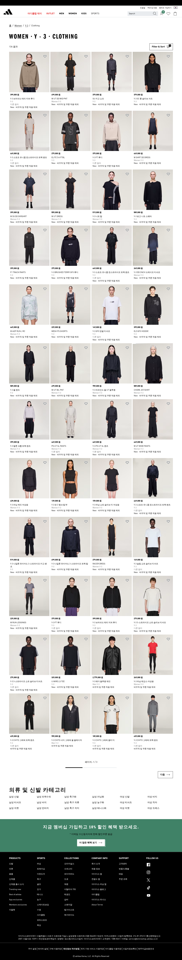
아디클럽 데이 (35, 14)
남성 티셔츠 (15, 802)
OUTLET (50, 14)
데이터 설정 (43, 949)
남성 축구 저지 (71, 808)
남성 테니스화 (99, 808)
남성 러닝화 (98, 797)
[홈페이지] (8, 12)
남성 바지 (41, 802)
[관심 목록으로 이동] (168, 13)
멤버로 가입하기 (165, 8)
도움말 (142, 8)
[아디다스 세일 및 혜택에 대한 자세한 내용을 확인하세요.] (91, 3)
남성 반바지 (43, 808)
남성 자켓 (14, 808)
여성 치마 (152, 802)
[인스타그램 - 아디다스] (159, 873)
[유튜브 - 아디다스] (159, 896)
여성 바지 (152, 797)
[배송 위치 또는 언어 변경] (176, 8)
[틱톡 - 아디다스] (159, 888)
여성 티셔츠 (126, 802)
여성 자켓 (125, 808)
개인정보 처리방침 (71, 949)
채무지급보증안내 (146, 949)
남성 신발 (14, 797)
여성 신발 (125, 797)
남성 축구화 (70, 797)
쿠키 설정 (32, 949)
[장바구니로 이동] (175, 13)
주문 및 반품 (152, 8)
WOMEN (73, 14)
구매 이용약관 (55, 949)
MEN (61, 14)
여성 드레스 (153, 808)
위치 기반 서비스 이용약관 (92, 949)
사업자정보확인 (130, 949)
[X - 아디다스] (159, 880)
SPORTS (95, 14)
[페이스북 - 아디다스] (159, 865)
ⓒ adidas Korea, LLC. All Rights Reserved (91, 956)
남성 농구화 (98, 802)
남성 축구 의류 (71, 802)
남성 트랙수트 (44, 797)
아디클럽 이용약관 (113, 949)
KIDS (83, 14)
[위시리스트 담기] (45, 57)
